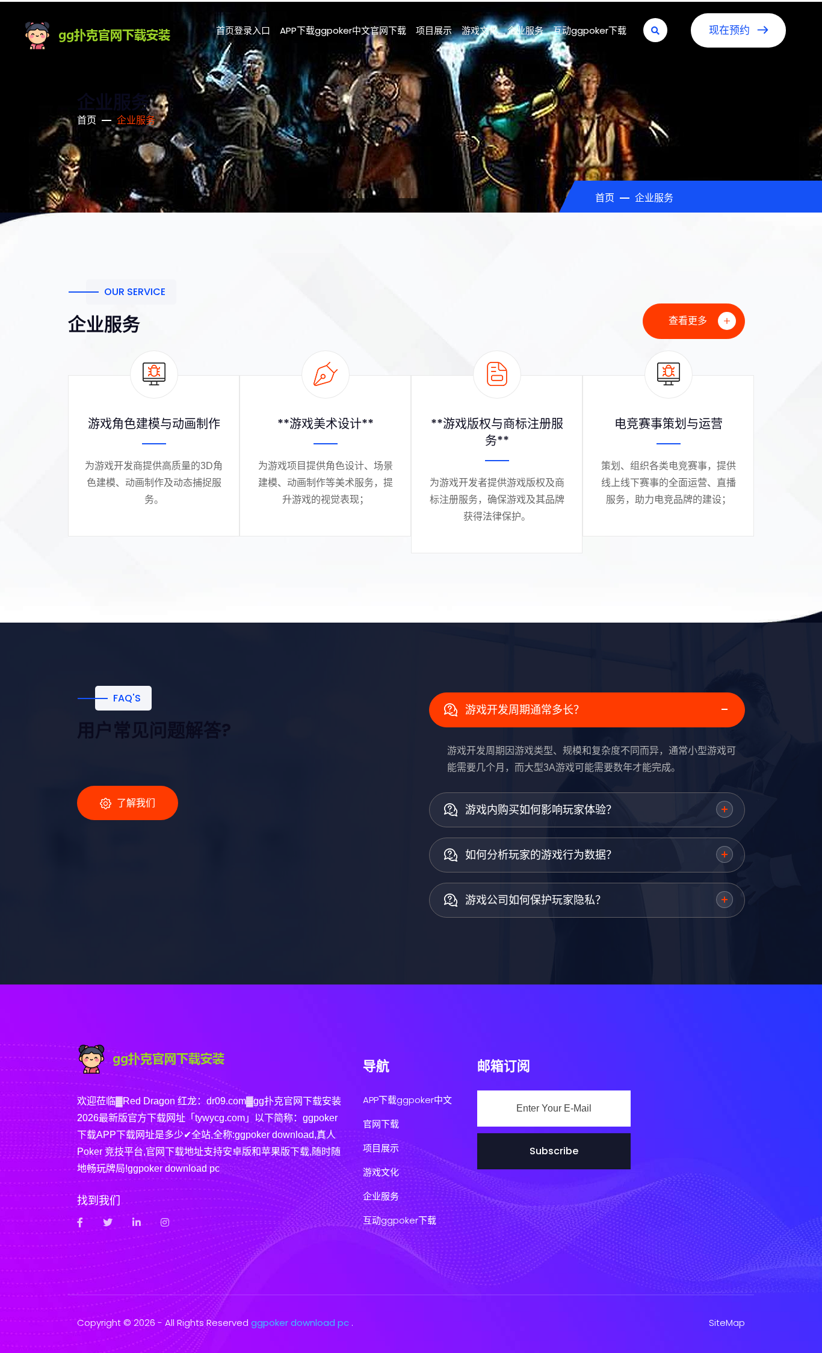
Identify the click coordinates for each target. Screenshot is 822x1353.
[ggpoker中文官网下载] (113, 33)
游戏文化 (480, 30)
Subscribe (554, 1151)
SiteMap (727, 1322)
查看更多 (689, 320)
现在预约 (731, 30)
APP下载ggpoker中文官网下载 (343, 30)
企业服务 (525, 30)
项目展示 (434, 30)
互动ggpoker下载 (589, 30)
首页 (86, 120)
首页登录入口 (243, 30)
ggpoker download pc (300, 1322)
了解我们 (134, 803)
